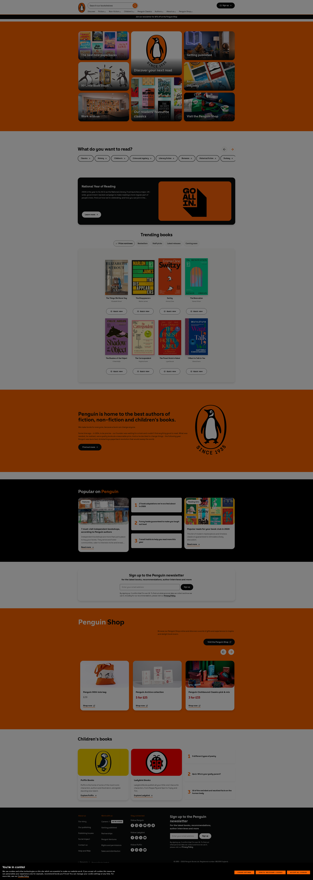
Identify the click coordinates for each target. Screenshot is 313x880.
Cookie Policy (23, 876)
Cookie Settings (244, 872)
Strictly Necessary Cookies (270, 872)
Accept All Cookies (298, 872)
